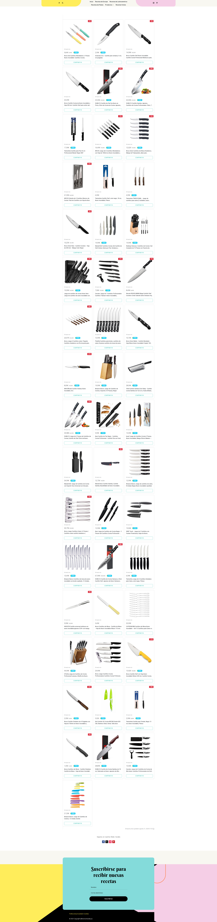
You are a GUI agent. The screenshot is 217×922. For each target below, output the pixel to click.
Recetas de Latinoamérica (118, 1)
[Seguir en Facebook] (59, 3)
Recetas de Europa (101, 1)
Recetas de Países (97, 5)
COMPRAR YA (77, 62)
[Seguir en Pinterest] (157, 3)
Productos (108, 5)
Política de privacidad (76, 914)
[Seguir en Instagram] (153, 3)
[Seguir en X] (62, 3)
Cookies (86, 914)
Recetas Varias (121, 5)
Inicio (91, 1)
